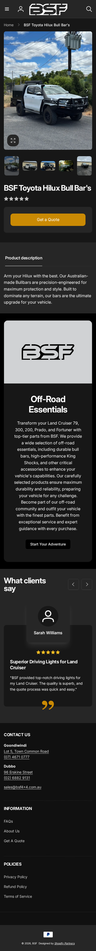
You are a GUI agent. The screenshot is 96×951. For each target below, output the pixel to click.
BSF (34, 943)
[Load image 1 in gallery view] (11, 166)
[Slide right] (86, 90)
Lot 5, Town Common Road (26, 751)
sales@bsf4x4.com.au (22, 787)
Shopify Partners (65, 943)
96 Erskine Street (18, 772)
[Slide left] (9, 90)
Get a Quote (48, 219)
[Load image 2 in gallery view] (30, 166)
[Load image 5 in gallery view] (84, 166)
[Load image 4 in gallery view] (66, 165)
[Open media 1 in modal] (48, 90)
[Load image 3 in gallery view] (48, 166)
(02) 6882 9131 (17, 778)
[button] (7, 9)
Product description (23, 257)
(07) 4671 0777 (16, 757)
